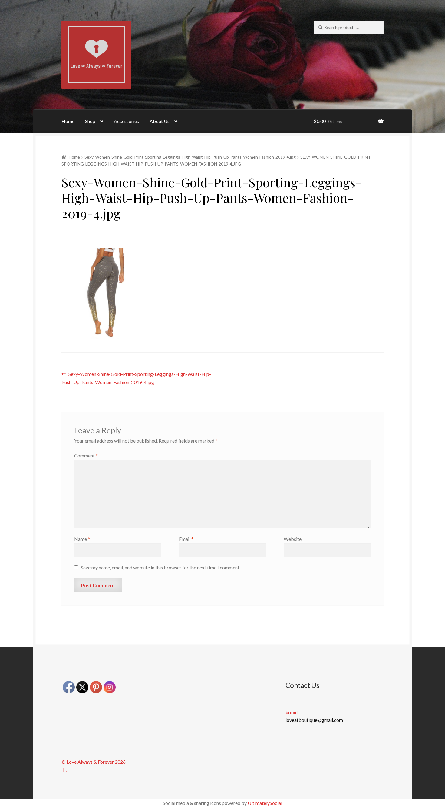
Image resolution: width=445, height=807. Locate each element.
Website (293, 539)
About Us (160, 121)
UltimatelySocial (265, 803)
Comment (86, 455)
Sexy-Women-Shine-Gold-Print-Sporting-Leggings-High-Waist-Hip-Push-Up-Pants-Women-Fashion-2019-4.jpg (190, 156)
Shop (90, 121)
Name (82, 539)
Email (186, 539)
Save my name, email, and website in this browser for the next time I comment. (160, 567)
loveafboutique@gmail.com (314, 720)
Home (67, 121)
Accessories (126, 121)
